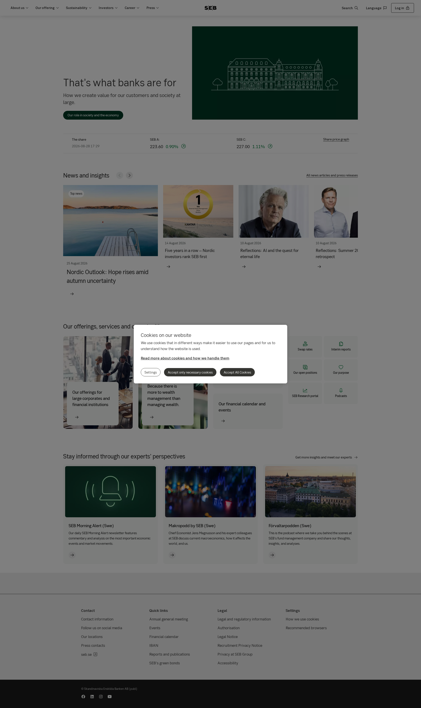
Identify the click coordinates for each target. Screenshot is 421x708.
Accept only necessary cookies (190, 372)
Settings (150, 372)
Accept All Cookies (237, 372)
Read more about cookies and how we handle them (185, 358)
